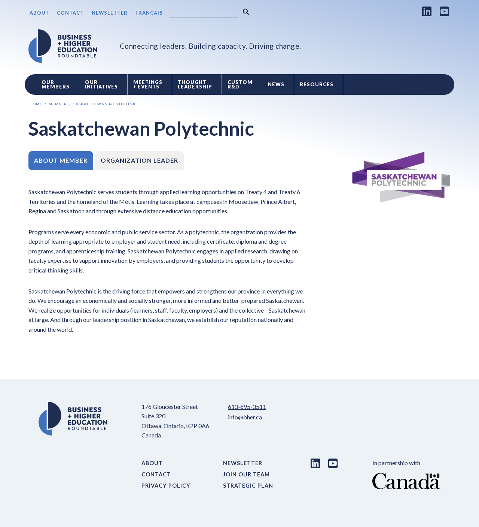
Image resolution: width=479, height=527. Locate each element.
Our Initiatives (101, 84)
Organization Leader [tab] (139, 160)
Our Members (56, 84)
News (276, 84)
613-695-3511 (247, 406)
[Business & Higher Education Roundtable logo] (62, 46)
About (39, 13)
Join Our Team (246, 474)
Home (36, 104)
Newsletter (110, 13)
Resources (316, 84)
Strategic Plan (248, 485)
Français (149, 13)
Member (58, 104)
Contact (70, 13)
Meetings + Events (147, 84)
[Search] (246, 12)
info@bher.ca (245, 417)
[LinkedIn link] (427, 11)
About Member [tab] (61, 160)
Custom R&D (240, 84)
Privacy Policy (165, 485)
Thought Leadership (195, 84)
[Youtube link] (445, 11)
